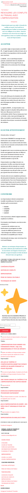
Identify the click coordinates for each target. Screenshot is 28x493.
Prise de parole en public (10, 277)
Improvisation (6, 274)
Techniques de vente (8, 281)
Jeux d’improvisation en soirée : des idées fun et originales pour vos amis (14, 406)
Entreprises (7, 5)
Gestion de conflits (8, 270)
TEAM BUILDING (6, 472)
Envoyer (5, 330)
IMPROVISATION (6, 454)
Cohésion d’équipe (7, 266)
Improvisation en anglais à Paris (13, 417)
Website (2, 327)
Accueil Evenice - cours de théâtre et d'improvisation (14, 3)
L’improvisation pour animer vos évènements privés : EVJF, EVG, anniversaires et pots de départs (13, 347)
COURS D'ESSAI (5, 440)
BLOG (2, 485)
